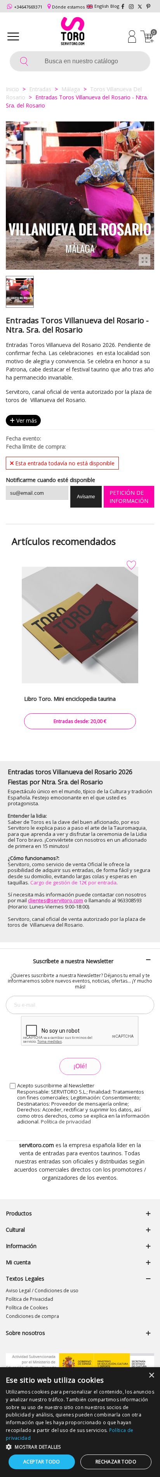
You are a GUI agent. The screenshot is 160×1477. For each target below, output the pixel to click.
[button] (80, 1446)
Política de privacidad (66, 1121)
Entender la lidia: (27, 815)
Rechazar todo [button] (116, 1461)
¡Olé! (80, 1066)
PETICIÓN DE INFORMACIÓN (129, 496)
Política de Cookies (27, 1307)
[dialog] (80, 1422)
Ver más (26, 420)
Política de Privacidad (29, 1299)
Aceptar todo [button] (41, 1461)
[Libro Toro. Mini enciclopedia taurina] (80, 625)
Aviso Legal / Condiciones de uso (42, 1290)
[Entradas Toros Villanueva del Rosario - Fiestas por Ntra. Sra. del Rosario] (144, 260)
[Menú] (13, 36)
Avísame (86, 496)
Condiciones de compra (32, 1316)
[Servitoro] (72, 32)
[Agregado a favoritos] (131, 565)
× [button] (151, 1375)
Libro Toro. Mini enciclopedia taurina (70, 698)
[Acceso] (132, 36)
